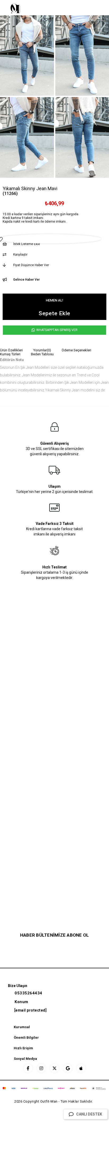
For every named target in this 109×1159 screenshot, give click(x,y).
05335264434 (28, 993)
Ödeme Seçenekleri (76, 350)
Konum (21, 1001)
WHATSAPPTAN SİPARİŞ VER (56, 330)
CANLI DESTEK (89, 1114)
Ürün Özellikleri (11, 350)
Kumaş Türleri (10, 354)
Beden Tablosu (42, 354)
